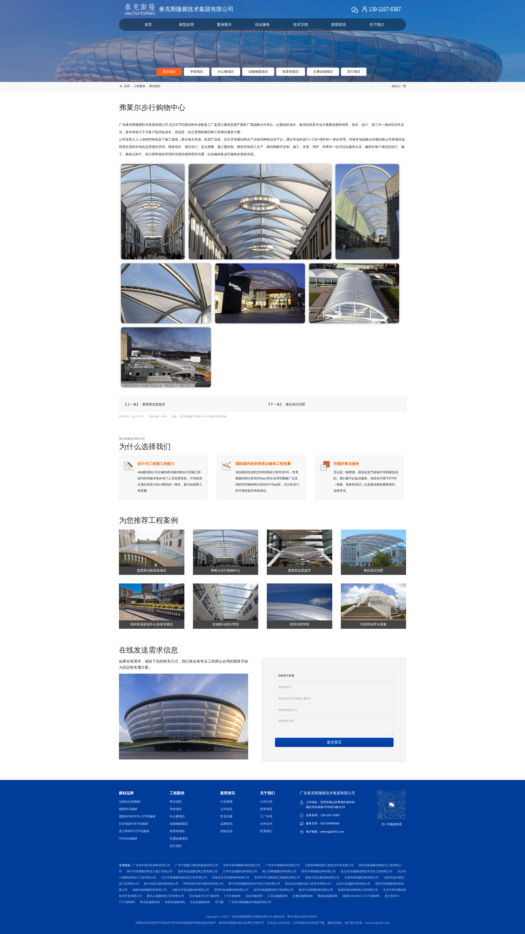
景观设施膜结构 (327, 896)
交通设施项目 (179, 838)
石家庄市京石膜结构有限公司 (230, 877)
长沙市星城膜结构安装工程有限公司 (184, 877)
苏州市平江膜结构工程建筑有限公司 (277, 877)
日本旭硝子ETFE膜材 (133, 823)
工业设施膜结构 (277, 896)
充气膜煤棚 (186, 416)
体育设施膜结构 (175, 902)
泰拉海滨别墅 (295, 404)
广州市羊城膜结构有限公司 (282, 865)
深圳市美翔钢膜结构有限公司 (241, 865)
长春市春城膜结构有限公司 (362, 877)
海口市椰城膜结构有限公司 (279, 871)
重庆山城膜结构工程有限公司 (165, 896)
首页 (148, 25)
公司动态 (226, 809)
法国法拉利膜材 (129, 801)
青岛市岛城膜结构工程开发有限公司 (308, 883)
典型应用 (186, 25)
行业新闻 (226, 801)
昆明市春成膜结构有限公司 (231, 889)
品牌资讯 (226, 823)
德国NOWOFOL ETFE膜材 (137, 816)
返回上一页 (399, 86)
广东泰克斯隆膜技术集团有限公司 (250, 902)
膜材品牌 (126, 793)
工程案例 (139, 86)
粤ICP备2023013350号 (302, 916)
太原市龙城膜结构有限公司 (353, 883)
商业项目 (155, 86)
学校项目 (176, 809)
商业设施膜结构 (150, 902)
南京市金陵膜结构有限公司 (316, 889)
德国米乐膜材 (128, 809)
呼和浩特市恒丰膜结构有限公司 (203, 883)
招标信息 (226, 831)
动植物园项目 (179, 823)
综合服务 (262, 25)
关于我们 (376, 25)
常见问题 (226, 816)
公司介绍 (266, 801)
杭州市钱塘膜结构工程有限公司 (273, 889)
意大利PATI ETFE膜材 (134, 831)
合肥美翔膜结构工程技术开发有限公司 (329, 865)
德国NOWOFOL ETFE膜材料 (361, 896)
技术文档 (300, 25)
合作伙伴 (266, 823)
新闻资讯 (338, 25)
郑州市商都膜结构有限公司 (318, 871)
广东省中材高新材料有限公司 (151, 865)
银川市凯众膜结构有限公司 (161, 883)
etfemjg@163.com (332, 831)
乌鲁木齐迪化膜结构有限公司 (190, 889)
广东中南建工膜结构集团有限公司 (196, 865)
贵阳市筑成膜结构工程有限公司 (198, 871)
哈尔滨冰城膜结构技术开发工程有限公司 (367, 871)
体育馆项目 (177, 831)
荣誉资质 (266, 809)
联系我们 (266, 831)
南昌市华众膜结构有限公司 (322, 877)
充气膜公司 (199, 416)
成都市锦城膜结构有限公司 (149, 889)
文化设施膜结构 (200, 902)
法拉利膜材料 (253, 896)
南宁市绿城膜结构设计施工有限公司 (150, 871)
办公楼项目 (177, 816)
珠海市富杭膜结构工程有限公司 (358, 889)
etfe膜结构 (145, 472)
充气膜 (219, 902)
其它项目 (176, 846)
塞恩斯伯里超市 (153, 404)
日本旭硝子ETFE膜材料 (204, 896)
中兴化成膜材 (128, 838)
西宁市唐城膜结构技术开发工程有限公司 (254, 883)
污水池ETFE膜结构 (216, 416)
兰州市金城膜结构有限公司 (240, 871)
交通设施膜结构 (302, 896)
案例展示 (224, 25)
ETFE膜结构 (232, 896)
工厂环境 (266, 816)
